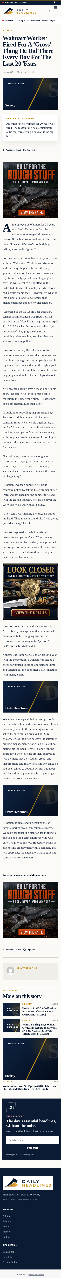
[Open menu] (55, 10)
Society (8, 30)
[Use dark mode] (55, 2)
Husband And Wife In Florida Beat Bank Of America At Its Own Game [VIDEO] (39, 1011)
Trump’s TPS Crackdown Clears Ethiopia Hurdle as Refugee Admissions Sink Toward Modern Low (38, 20)
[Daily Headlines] (20, 11)
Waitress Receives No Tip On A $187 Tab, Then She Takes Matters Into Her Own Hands (29, 1087)
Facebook (10, 150)
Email (18, 150)
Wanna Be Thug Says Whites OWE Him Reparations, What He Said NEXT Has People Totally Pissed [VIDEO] (39, 1029)
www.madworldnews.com (30, 875)
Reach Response (36, 1274)
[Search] (48, 10)
